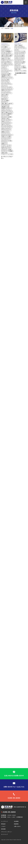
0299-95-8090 (9, 812)
